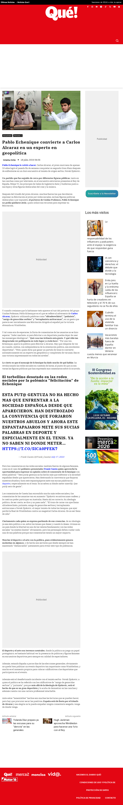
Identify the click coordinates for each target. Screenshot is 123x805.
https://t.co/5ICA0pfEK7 (29, 440)
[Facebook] (88, 7)
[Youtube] (114, 7)
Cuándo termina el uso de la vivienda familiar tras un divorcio (111, 312)
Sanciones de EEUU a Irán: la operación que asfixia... (91, 2)
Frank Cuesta (50, 461)
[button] (117, 32)
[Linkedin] (65, 736)
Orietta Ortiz (9, 152)
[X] (110, 7)
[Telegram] (101, 7)
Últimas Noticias (8, 2)
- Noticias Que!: (23, 2)
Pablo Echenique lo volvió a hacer (19, 157)
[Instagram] (92, 7)
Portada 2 (18, 128)
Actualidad (7, 128)
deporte (6, 476)
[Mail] (96, 7)
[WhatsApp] (50, 736)
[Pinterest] (43, 736)
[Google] (119, 7)
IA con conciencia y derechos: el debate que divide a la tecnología (111, 258)
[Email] (72, 736)
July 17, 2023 (57, 449)
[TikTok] (105, 7)
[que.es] (61, 13)
